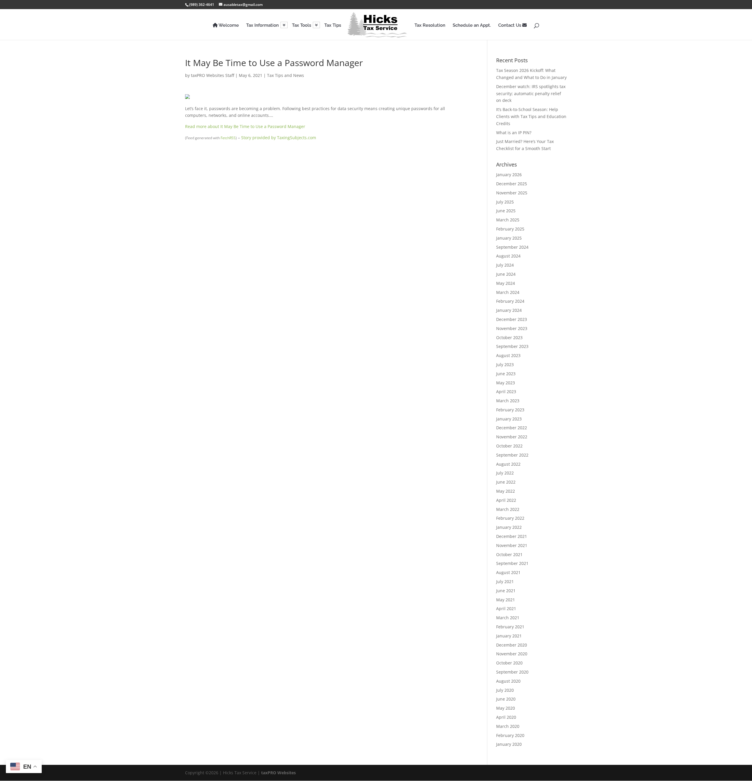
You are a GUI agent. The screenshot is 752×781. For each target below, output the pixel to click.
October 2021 (509, 554)
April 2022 (506, 500)
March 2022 (507, 509)
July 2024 (505, 265)
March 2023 (507, 400)
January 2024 (509, 310)
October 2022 (509, 446)
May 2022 (505, 491)
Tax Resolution (429, 25)
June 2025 (506, 210)
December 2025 (511, 183)
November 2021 (511, 545)
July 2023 (505, 364)
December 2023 (511, 319)
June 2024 (506, 274)
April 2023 (506, 391)
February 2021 (510, 626)
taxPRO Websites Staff (212, 75)
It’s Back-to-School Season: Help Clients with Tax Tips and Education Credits (531, 116)
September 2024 (512, 247)
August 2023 (508, 355)
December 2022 (511, 427)
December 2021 (511, 536)
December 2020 (511, 645)
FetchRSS (228, 137)
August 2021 (508, 572)
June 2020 (506, 699)
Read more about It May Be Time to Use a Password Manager (245, 126)
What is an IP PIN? (513, 132)
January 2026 (509, 174)
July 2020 (505, 690)
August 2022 (508, 464)
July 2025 (505, 202)
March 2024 (507, 292)
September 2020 (512, 672)
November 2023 (511, 328)
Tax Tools (301, 25)
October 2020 (509, 663)
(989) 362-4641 (201, 4)
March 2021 (507, 617)
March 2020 (507, 726)
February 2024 (510, 301)
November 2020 (511, 654)
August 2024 (508, 256)
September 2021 (512, 563)
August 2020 (508, 681)
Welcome (228, 25)
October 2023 (509, 337)
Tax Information (262, 25)
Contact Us (510, 25)
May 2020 (505, 708)
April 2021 (506, 608)
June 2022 (506, 482)
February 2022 (510, 518)
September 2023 (512, 346)
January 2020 (509, 744)
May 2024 (505, 283)
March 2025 (507, 220)
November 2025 (511, 193)
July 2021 (505, 581)
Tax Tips (332, 25)
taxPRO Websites (278, 772)
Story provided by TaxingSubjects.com (278, 137)
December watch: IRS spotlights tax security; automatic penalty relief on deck (530, 93)
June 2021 (506, 590)
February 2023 (510, 410)
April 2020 (506, 717)
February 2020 (510, 735)
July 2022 (505, 473)
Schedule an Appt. (472, 25)
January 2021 (509, 636)
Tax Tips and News (285, 75)
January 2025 (509, 238)
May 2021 (505, 599)
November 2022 (511, 437)
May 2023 (505, 383)
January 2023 (509, 419)
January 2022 (509, 527)
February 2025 (510, 229)
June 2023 (506, 373)
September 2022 (512, 455)
